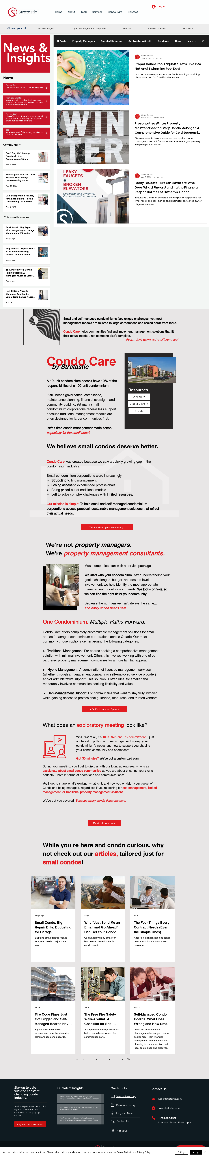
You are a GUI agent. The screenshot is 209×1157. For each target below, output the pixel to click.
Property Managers (83, 41)
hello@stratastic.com (170, 1098)
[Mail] (153, 1099)
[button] (71, 12)
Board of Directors (111, 41)
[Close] (205, 1152)
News (178, 41)
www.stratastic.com (169, 1107)
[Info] (153, 1108)
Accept (195, 1152)
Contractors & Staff (139, 41)
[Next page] (122, 1059)
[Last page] (128, 1059)
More (190, 41)
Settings (181, 1152)
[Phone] (153, 1118)
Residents (163, 41)
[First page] (77, 1059)
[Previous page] (83, 1059)
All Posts (61, 41)
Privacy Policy (143, 1152)
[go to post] (46, 88)
